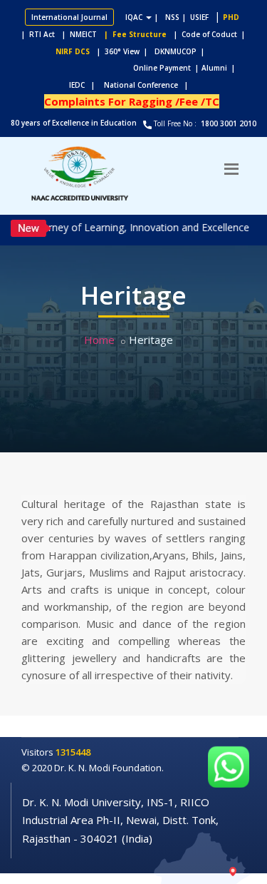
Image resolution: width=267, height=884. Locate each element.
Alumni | (221, 68)
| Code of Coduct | (209, 34)
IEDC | (85, 85)
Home (99, 339)
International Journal (69, 17)
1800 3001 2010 (227, 123)
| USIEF (195, 17)
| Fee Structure (133, 34)
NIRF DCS (73, 51)
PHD (231, 17)
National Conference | (149, 85)
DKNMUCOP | (182, 51)
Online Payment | (110, 68)
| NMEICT (77, 34)
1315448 (73, 752)
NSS (172, 17)
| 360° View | (122, 51)
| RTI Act (35, 34)
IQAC (135, 17)
